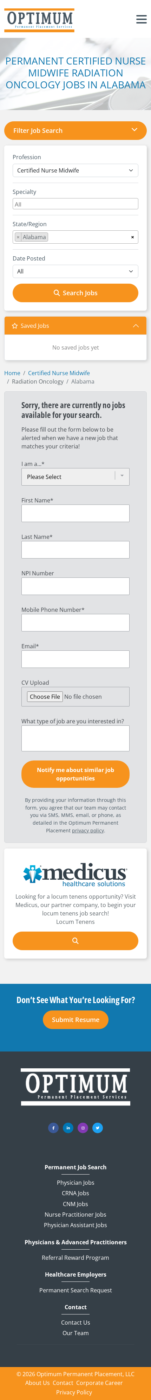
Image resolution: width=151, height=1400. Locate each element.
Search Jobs (80, 293)
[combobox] (75, 203)
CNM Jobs (75, 1204)
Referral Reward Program (75, 1258)
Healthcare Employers (75, 1274)
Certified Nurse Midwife (59, 373)
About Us (37, 1383)
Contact (76, 1307)
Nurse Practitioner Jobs (75, 1214)
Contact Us (75, 1322)
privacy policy (88, 830)
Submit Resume (75, 1019)
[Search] (75, 941)
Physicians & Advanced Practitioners (76, 1242)
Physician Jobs (75, 1182)
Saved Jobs (35, 326)
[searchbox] (76, 204)
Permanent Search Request (75, 1290)
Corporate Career (99, 1383)
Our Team (76, 1333)
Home (12, 373)
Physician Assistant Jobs (75, 1225)
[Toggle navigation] (141, 20)
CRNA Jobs (75, 1193)
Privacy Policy (74, 1392)
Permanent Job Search (76, 1167)
